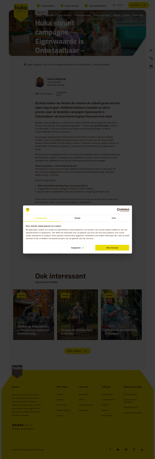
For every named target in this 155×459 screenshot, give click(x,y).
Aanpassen (76, 248)
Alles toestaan (112, 248)
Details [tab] (78, 218)
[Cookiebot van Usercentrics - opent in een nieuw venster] (118, 210)
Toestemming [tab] (41, 218)
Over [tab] (114, 218)
